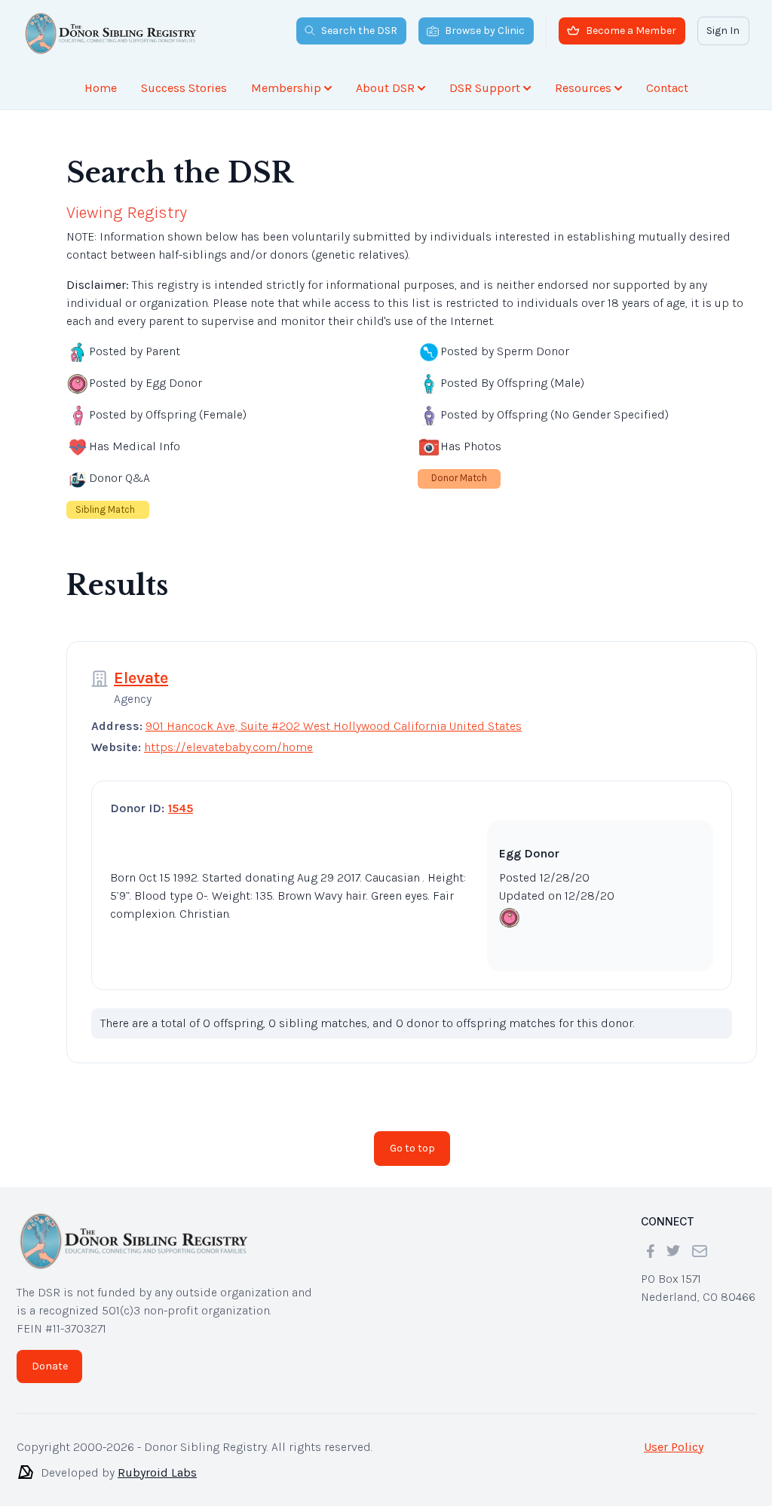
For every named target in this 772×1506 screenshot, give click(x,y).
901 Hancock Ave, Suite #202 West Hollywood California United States (334, 714)
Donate (50, 1354)
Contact (667, 88)
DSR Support (484, 88)
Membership (286, 88)
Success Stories (184, 88)
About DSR (385, 88)
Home (100, 88)
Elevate (141, 666)
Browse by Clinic (485, 30)
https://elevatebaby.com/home (228, 735)
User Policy (673, 1435)
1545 (180, 796)
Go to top (412, 1136)
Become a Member (631, 30)
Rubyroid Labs (157, 1460)
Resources (583, 88)
